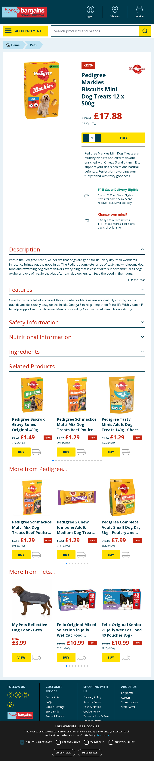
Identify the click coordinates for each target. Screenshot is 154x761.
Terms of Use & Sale (96, 716)
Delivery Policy (92, 697)
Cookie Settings (55, 707)
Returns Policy (92, 702)
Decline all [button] (89, 752)
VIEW (21, 657)
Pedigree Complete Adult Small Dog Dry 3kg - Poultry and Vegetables (121, 527)
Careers (126, 697)
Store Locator (129, 702)
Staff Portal (128, 707)
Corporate (127, 693)
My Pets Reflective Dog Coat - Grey (29, 627)
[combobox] (101, 31)
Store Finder (53, 711)
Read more (103, 735)
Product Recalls (55, 716)
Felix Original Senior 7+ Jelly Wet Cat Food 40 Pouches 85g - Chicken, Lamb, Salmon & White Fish (122, 630)
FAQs (49, 702)
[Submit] (145, 31)
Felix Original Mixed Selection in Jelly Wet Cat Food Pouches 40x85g (76, 630)
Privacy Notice (92, 707)
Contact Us (52, 697)
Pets (33, 45)
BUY (124, 137)
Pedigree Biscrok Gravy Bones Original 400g (28, 424)
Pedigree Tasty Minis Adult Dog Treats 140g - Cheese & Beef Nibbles (121, 424)
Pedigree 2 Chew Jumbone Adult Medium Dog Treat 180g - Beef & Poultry (77, 527)
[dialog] (77, 741)
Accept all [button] (63, 752)
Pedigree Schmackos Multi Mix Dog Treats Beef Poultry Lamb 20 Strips (77, 424)
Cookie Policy (91, 711)
